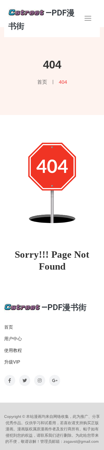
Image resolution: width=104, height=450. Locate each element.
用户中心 (13, 338)
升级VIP (12, 362)
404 (63, 82)
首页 (42, 82)
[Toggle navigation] (88, 18)
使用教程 (13, 350)
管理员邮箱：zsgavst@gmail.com (69, 441)
